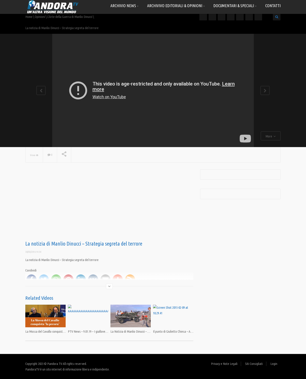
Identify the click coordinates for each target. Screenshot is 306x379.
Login (273, 364)
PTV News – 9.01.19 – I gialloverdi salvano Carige (98, 331)
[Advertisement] (109, 205)
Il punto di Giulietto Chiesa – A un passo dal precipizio (186, 331)
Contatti (273, 5)
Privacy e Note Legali (224, 364)
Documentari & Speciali (234, 5)
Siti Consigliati (254, 364)
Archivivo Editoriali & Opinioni (175, 5)
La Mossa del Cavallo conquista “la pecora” (52, 331)
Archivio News (123, 5)
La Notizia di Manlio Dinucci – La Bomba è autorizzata (143, 331)
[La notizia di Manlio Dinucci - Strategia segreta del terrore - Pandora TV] (52, 7)
